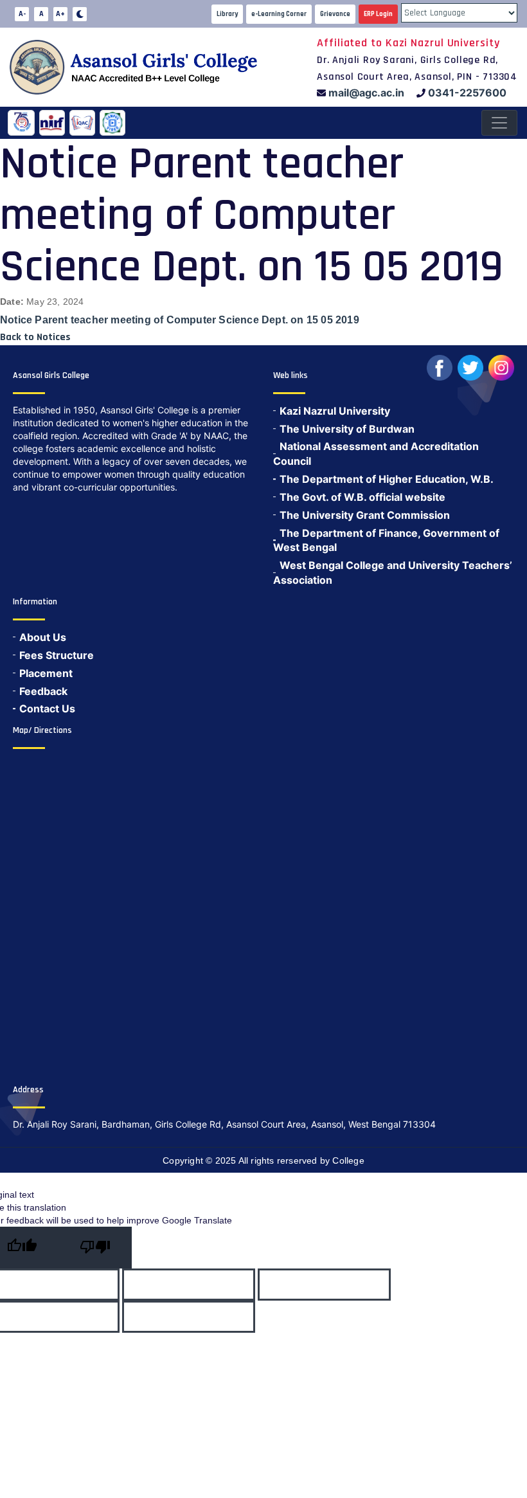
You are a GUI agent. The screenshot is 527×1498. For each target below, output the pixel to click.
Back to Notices (35, 337)
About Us (42, 637)
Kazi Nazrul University (335, 410)
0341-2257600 (467, 92)
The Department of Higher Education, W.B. (387, 479)
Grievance (335, 14)
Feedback (43, 691)
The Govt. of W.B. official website (362, 497)
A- (22, 14)
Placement (46, 673)
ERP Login (378, 14)
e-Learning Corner (279, 14)
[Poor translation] (95, 1247)
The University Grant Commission (365, 515)
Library (227, 14)
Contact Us (47, 708)
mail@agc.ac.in (366, 92)
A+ (60, 14)
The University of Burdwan (347, 428)
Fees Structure (56, 655)
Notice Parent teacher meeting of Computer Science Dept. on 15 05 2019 (179, 319)
